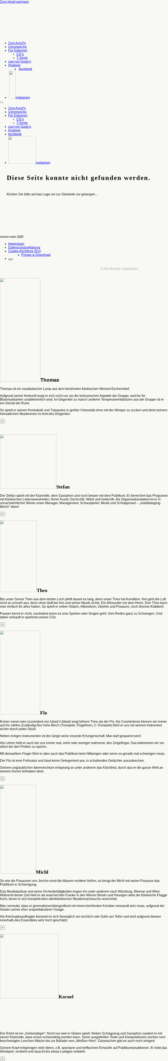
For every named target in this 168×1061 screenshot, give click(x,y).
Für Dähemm (17, 50)
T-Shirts (22, 58)
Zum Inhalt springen (14, 1)
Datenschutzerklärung (24, 247)
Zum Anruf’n (17, 43)
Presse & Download (35, 255)
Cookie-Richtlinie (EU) (24, 251)
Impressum (16, 243)
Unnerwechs (17, 46)
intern (10, 259)
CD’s (20, 54)
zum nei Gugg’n (19, 61)
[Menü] (1, 102)
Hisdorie (14, 65)
